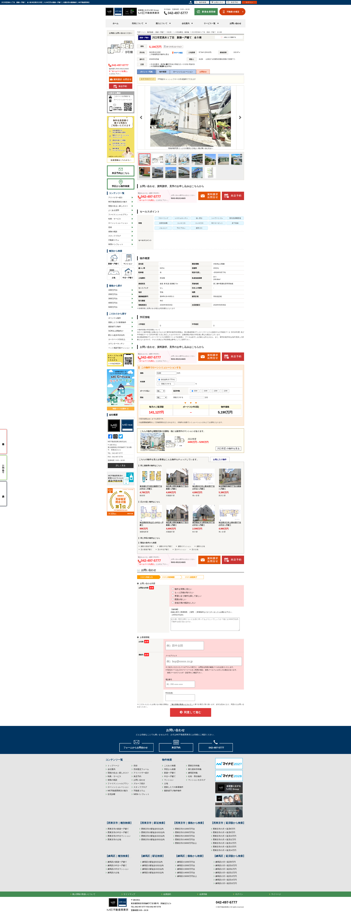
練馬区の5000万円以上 (187, 876)
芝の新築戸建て (146, 549)
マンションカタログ (196, 780)
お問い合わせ (235, 23)
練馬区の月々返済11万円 (226, 869)
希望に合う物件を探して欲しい (188, 596)
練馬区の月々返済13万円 (226, 876)
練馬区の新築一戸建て (117, 862)
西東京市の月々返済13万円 (224, 847)
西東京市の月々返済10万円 (224, 836)
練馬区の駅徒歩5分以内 (152, 862)
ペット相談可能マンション (119, 348)
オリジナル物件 (114, 318)
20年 (226, 391)
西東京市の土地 (114, 839)
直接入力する (167, 384)
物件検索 (202, 2)
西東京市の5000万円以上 (186, 843)
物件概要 (162, 72)
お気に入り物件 (220, 459)
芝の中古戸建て (163, 549)
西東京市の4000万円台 (185, 839)
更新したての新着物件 (117, 322)
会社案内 (111, 769)
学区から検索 (170, 769)
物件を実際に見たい (183, 589)
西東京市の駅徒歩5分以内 (152, 829)
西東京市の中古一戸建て (118, 832)
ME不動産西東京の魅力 (117, 202)
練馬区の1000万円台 (186, 862)
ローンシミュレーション (183, 72)
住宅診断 (111, 794)
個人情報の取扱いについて (83, 894)
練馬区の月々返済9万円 (225, 862)
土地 (113, 278)
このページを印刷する (122, 96)
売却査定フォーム (141, 769)
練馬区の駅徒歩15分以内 (153, 869)
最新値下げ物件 (114, 327)
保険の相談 (112, 232)
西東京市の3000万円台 (185, 836)
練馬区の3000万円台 (186, 869)
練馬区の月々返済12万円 (226, 872)
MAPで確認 (178, 53)
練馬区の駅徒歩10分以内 (153, 865)
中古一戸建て (128, 278)
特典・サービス (114, 219)
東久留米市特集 (195, 769)
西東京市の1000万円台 (185, 829)
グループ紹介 (139, 783)
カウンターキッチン (116, 344)
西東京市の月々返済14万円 (224, 850)
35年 (196, 391)
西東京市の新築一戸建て (118, 829)
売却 (110, 227)
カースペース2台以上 (116, 339)
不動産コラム (113, 240)
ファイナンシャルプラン (118, 215)
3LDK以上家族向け (115, 331)
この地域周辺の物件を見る (159, 54)
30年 (206, 391)
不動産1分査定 (233, 12)
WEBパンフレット (115, 244)
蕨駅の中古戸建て (165, 546)
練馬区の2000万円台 (186, 865)
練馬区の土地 (113, 872)
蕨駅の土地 (201, 546)
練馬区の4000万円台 (186, 872)
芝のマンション (180, 549)
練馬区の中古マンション (118, 869)
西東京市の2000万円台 (185, 832)
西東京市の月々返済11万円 (224, 839)
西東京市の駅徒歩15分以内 (153, 836)
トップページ (113, 766)
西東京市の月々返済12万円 (224, 843)
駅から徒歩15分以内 (116, 335)
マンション (127, 264)
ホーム (115, 23)
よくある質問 (113, 210)
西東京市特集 (194, 766)
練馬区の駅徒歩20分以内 (153, 872)
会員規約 (167, 894)
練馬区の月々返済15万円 (226, 883)
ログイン (239, 894)
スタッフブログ (114, 236)
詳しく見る (120, 465)
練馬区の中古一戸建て (117, 865)
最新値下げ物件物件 (172, 791)
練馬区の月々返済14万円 (226, 880)
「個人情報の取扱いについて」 (181, 704)
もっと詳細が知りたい (184, 592)
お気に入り (218, 2)
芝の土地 (195, 549)
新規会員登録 (209, 11)
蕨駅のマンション (184, 546)
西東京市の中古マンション (119, 836)
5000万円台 (113, 307)
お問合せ (203, 72)
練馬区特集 (193, 773)
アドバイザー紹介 (115, 197)
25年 (216, 391)
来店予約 (137, 776)
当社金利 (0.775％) (168, 379)
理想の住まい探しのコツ (118, 206)
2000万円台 (113, 294)
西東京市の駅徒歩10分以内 (153, 832)
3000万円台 (113, 299)
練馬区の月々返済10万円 (226, 865)
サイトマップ (129, 894)
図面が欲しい (180, 599)
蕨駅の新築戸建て (147, 546)
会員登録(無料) (145, 422)
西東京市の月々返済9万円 (224, 832)
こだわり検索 (170, 766)
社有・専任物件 (195, 776)
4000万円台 (113, 303)
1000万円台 (113, 290)
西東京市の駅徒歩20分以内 (153, 839)
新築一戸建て (113, 264)
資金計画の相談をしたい (185, 603)
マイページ (276, 894)
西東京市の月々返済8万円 (224, 829)
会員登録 (203, 894)
